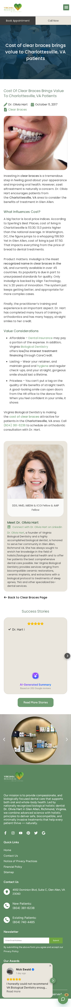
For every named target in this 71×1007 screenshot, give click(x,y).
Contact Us (11, 855)
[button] (66, 7)
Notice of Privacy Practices (20, 861)
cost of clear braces (24, 417)
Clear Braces (17, 109)
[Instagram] (13, 833)
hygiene (42, 366)
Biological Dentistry (34, 347)
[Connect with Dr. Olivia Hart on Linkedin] (9, 527)
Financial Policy (13, 866)
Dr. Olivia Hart (15, 532)
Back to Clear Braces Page (27, 597)
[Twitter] (36, 833)
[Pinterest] (28, 833)
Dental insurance (40, 338)
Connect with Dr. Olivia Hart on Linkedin (37, 527)
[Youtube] (20, 833)
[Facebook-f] (5, 833)
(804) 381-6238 (15, 425)
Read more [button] (14, 991)
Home (7, 850)
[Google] (43, 833)
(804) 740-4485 (24, 922)
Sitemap (9, 872)
